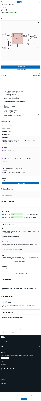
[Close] (39, 394)
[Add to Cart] (9, 214)
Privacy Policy (3, 383)
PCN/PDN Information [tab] (6, 134)
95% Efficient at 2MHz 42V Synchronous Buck (12, 168)
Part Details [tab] (4, 85)
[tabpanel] (20, 102)
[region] (20, 396)
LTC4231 (4, 217)
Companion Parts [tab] (20, 205)
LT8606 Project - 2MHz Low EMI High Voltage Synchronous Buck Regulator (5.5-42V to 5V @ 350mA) (20, 245)
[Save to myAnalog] (7, 214)
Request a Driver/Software (7, 195)
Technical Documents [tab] (7, 125)
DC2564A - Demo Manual (8, 150)
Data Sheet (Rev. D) (21, 66)
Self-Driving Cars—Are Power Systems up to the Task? (14, 172)
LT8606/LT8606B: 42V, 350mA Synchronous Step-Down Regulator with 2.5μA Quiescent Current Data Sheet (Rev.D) (19, 141)
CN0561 (10, 302)
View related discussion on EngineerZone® (9, 332)
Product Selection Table (21, 69)
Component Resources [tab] (7, 131)
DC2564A (10, 285)
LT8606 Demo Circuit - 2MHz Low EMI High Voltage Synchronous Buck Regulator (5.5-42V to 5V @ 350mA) (21, 232)
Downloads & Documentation (19, 261)
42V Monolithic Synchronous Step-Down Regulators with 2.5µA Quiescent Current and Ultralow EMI (20, 159)
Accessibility (3, 379)
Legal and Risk (3, 374)
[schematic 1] (20, 41)
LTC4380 (4, 214)
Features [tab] (3, 82)
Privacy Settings (4, 387)
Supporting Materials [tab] (6, 128)
